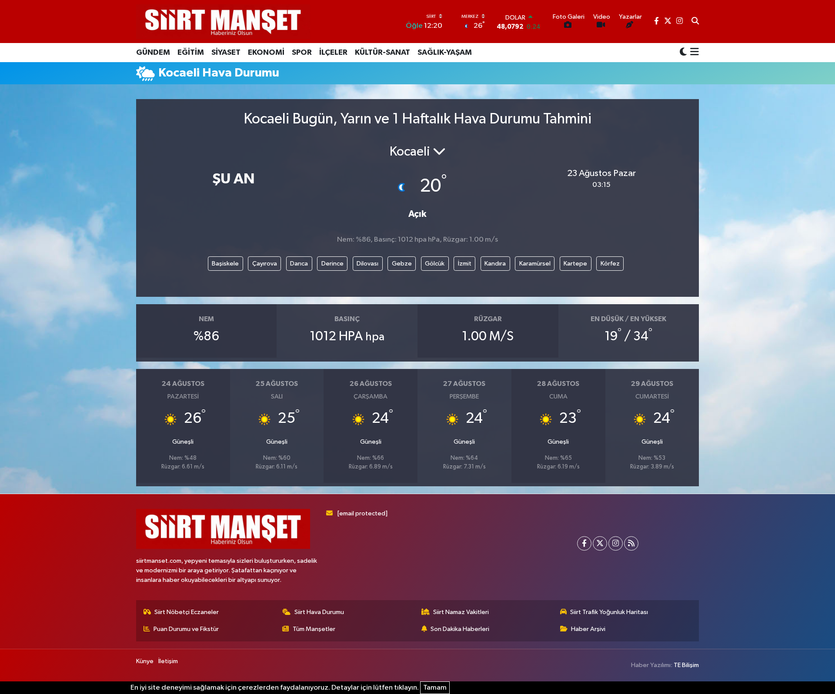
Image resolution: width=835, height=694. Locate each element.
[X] (600, 543)
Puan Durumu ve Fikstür (186, 629)
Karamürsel (535, 263)
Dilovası (367, 263)
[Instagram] (615, 543)
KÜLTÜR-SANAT (382, 52)
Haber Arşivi (588, 629)
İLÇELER (333, 52)
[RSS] (631, 543)
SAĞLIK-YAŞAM (445, 52)
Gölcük (434, 263)
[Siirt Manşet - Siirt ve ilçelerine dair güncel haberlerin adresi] (223, 21)
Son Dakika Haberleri (460, 629)
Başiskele (225, 263)
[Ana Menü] (693, 52)
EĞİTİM (190, 52)
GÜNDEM (153, 52)
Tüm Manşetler (314, 629)
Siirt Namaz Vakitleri (461, 612)
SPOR (302, 52)
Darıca (299, 263)
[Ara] (695, 21)
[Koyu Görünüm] (683, 52)
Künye (145, 661)
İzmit (464, 263)
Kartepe (575, 263)
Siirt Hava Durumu (319, 612)
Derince (332, 263)
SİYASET (225, 52)
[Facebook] (584, 543)
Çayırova (264, 263)
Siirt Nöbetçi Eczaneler (186, 612)
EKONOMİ (266, 52)
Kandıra (495, 263)
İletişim (168, 661)
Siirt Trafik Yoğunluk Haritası (609, 612)
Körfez (610, 263)
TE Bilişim (686, 665)
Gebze (402, 263)
